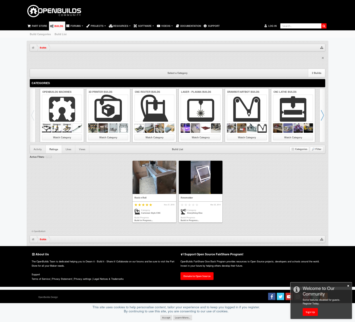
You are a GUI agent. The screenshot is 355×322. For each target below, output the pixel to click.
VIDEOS (165, 26)
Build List (61, 34)
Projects (97, 26)
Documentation (190, 26)
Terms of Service (41, 279)
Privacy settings (82, 279)
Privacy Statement (62, 279)
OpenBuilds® (39, 231)
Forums (75, 26)
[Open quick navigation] (321, 47)
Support (214, 26)
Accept (166, 317)
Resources (120, 26)
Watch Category (62, 137)
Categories (41, 83)
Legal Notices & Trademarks (108, 279)
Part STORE (39, 26)
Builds (58, 26)
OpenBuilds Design (48, 296)
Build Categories (40, 34)
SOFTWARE (145, 26)
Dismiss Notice (322, 57)
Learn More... (182, 317)
